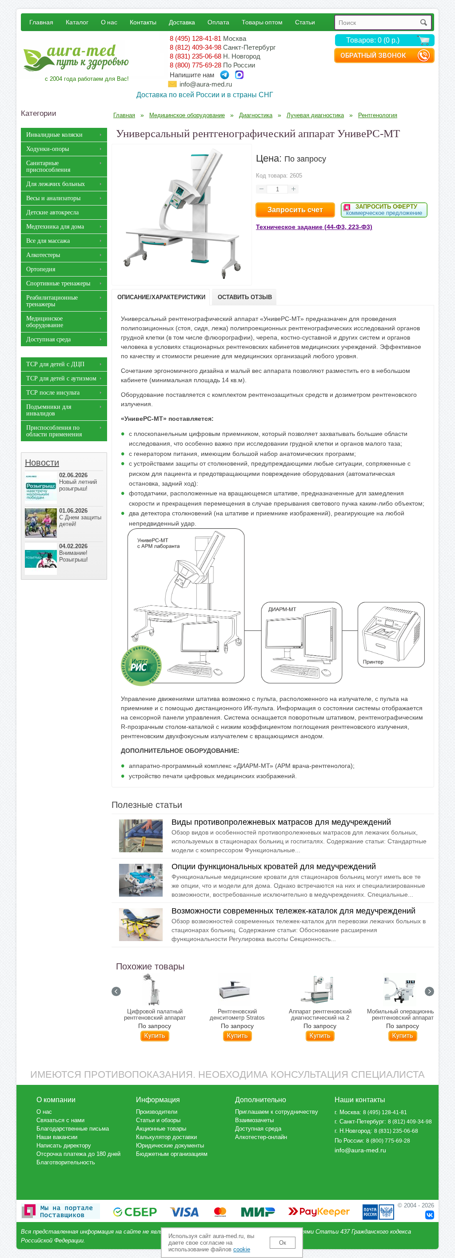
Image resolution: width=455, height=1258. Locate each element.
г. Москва (347, 1112)
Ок (282, 1242)
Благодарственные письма (72, 1128)
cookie (241, 1249)
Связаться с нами (60, 1120)
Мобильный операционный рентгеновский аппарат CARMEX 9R (402, 1018)
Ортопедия (40, 269)
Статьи (305, 22)
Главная (41, 22)
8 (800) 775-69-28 (195, 65)
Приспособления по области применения (54, 431)
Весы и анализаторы (53, 198)
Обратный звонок (373, 55)
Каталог (77, 22)
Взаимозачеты (254, 1120)
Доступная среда (48, 339)
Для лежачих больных (55, 184)
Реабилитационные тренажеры (52, 301)
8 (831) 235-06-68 (195, 56)
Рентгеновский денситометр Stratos (237, 1015)
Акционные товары (161, 1128)
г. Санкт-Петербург (359, 1121)
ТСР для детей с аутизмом (61, 378)
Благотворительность (65, 1162)
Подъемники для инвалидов (48, 410)
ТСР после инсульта (53, 392)
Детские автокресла (52, 212)
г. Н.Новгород (353, 1130)
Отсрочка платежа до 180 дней (78, 1154)
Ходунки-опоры (47, 149)
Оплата (218, 22)
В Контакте (429, 1215)
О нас (109, 22)
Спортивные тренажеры (58, 283)
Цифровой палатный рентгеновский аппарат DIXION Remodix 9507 (155, 1018)
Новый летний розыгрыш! (78, 482)
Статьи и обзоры (158, 1120)
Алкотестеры (43, 255)
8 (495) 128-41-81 (195, 38)
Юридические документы (170, 1145)
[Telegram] (225, 75)
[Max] (239, 75)
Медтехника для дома (55, 226)
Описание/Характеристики (161, 297)
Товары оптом (262, 22)
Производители (156, 1111)
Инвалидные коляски (54, 134)
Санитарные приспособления (48, 166)
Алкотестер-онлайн (261, 1137)
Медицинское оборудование (44, 321)
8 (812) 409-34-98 (195, 47)
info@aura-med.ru (206, 84)
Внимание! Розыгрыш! (73, 553)
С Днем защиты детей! (80, 517)
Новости (42, 462)
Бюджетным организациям (172, 1154)
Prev (116, 991)
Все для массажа (48, 240)
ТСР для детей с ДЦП (55, 364)
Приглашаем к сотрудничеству (276, 1111)
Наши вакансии (56, 1137)
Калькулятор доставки (166, 1137)
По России (349, 1140)
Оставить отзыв (245, 297)
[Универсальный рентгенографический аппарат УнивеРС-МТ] (181, 278)
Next (429, 991)
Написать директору (63, 1145)
